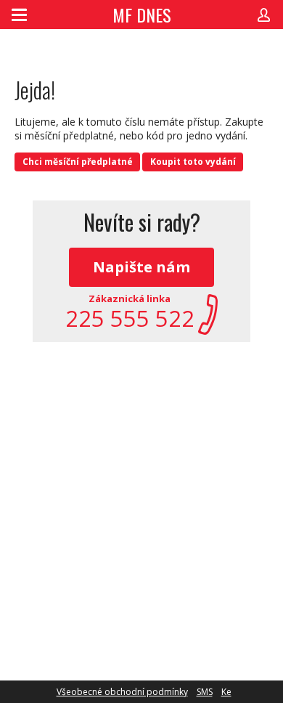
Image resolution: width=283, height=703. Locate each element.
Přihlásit (263, 14)
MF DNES (141, 14)
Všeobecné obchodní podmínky (122, 692)
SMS (205, 692)
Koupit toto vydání (193, 161)
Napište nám (141, 267)
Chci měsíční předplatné (77, 161)
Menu (19, 14)
